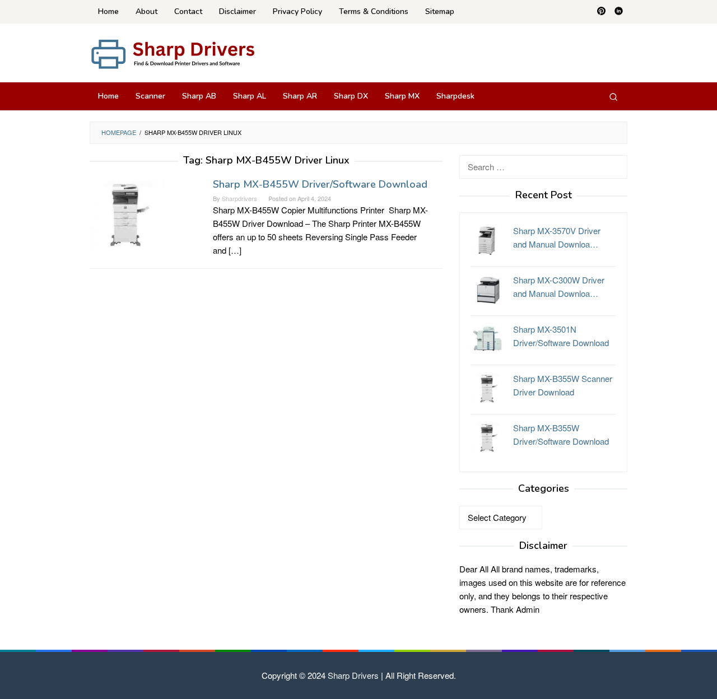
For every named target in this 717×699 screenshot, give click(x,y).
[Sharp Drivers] (174, 53)
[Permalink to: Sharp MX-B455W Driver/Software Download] (127, 214)
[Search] (613, 96)
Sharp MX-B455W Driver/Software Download (320, 184)
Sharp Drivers (353, 675)
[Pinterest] (601, 12)
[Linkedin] (618, 12)
